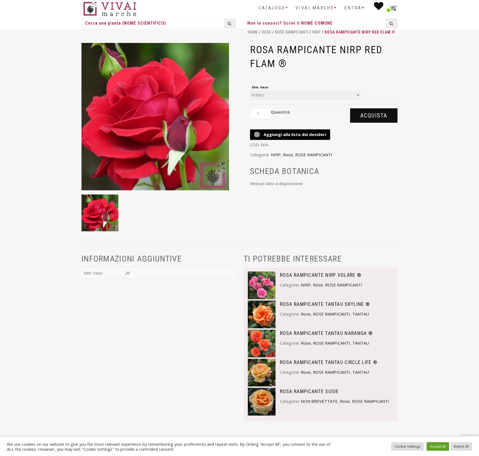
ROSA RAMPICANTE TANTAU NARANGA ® (326, 333)
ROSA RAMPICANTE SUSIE (309, 391)
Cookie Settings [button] (407, 446)
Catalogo (272, 8)
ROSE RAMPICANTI (292, 32)
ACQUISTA (373, 115)
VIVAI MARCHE (314, 8)
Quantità (280, 112)
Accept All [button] (438, 446)
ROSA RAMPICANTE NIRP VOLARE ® (320, 275)
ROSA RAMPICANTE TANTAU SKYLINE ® (325, 304)
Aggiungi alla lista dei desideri (294, 134)
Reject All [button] (461, 446)
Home (253, 32)
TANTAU (360, 314)
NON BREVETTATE (319, 401)
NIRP (316, 32)
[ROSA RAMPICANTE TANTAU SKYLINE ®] (262, 314)
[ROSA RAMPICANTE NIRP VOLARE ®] (262, 285)
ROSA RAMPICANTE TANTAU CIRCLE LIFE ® (329, 362)
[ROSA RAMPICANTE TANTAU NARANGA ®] (262, 343)
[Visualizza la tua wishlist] (379, 8)
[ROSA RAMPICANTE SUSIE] (262, 401)
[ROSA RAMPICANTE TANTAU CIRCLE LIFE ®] (262, 372)
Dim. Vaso (260, 87)
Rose (266, 32)
